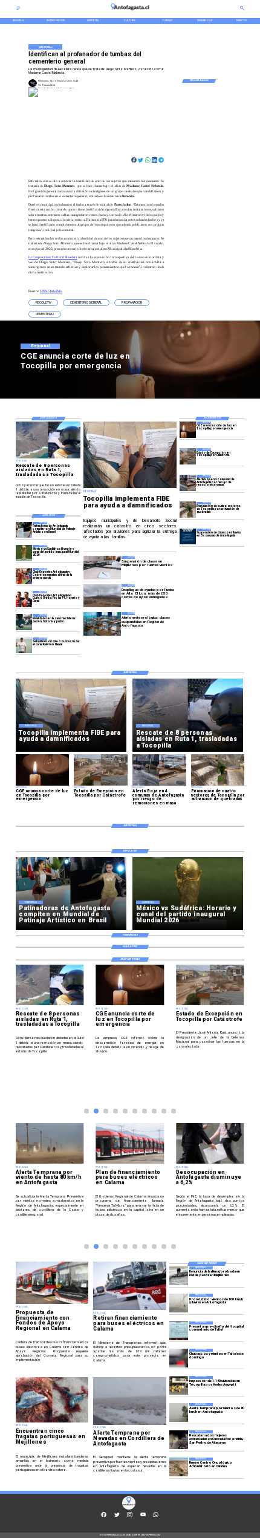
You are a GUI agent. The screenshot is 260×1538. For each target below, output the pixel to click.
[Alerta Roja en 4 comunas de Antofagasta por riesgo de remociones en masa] (188, 483)
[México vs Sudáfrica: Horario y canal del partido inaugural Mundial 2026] (24, 553)
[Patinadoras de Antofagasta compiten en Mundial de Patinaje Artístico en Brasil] (24, 530)
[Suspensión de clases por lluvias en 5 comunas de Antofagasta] (188, 537)
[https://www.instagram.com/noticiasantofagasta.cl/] (130, 1515)
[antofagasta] (130, 11)
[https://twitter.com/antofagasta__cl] (117, 1515)
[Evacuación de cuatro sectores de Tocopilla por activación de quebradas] (188, 510)
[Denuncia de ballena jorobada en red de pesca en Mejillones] (178, 1275)
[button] (43, 302)
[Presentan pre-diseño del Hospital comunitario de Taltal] (178, 1330)
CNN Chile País (51, 291)
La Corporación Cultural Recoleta (52, 257)
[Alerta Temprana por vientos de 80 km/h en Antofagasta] (178, 1412)
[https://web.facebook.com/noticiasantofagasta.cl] (104, 1515)
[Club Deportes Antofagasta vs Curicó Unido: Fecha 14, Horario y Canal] (24, 599)
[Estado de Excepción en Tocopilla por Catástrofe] (188, 456)
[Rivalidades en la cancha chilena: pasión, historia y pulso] (24, 622)
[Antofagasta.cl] (18, 9)
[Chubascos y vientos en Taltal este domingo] (178, 1358)
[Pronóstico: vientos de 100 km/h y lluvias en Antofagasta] (178, 1303)
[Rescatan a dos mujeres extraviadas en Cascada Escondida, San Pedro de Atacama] (178, 1439)
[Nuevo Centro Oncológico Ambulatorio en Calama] (178, 1467)
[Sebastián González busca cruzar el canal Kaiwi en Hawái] (24, 645)
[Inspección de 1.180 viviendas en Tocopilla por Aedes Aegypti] (178, 1385)
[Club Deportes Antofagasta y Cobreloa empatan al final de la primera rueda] (24, 576)
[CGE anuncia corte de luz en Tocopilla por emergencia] (188, 430)
